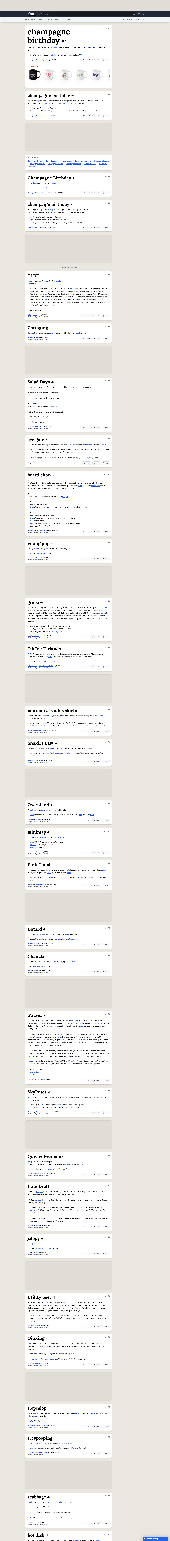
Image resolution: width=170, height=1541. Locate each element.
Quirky (30, 1161)
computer (95, 485)
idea (80, 815)
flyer (70, 1097)
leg (62, 1518)
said (43, 422)
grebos (59, 631)
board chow (31, 531)
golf (44, 1305)
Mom (31, 1518)
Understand (58, 281)
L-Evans (35, 315)
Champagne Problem (55, 164)
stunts (48, 1248)
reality (69, 873)
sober (104, 870)
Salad (32, 422)
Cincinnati (34, 1210)
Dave (38, 1315)
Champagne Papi (90, 164)
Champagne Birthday (34, 193)
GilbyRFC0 (39, 427)
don (49, 1107)
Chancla (30, 971)
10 (32, 1421)
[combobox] (87, 14)
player (39, 1191)
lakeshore (39, 1325)
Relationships (67, 19)
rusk (43, 116)
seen (76, 1413)
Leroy (31, 815)
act (31, 333)
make (67, 934)
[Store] (139, 14)
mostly (40, 837)
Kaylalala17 (45, 60)
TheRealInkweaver (42, 1452)
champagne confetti (37, 164)
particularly (48, 1502)
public (78, 333)
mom (34, 966)
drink (55, 183)
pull (35, 1248)
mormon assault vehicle (34, 730)
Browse (41, 19)
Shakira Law (31, 760)
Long (47, 281)
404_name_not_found (41, 1112)
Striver (30, 1079)
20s (68, 548)
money (77, 877)
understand (34, 810)
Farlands (48, 661)
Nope (38, 1318)
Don (31, 1507)
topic (42, 810)
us (50, 939)
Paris (59, 1105)
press (107, 607)
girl (31, 217)
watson (35, 1253)
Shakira (67, 753)
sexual (51, 333)
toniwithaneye (40, 885)
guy (38, 1037)
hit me (38, 966)
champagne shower (73, 164)
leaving (38, 1443)
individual (37, 934)
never (102, 610)
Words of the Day (30, 19)
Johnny (37, 1359)
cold (52, 406)
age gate (30, 462)
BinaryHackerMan (42, 531)
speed (97, 1343)
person (36, 548)
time (80, 485)
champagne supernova (83, 161)
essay (72, 288)
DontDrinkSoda (38, 1364)
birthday (54, 47)
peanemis (47, 1169)
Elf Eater (38, 819)
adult (48, 548)
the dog (38, 558)
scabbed (32, 1502)
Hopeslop (30, 1425)
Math (95, 294)
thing (72, 1448)
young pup (31, 558)
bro (53, 661)
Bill (31, 457)
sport (65, 1200)
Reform (52, 748)
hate (38, 1207)
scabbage (30, 1522)
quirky (66, 1164)
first (51, 183)
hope (33, 1359)
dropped (102, 613)
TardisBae (37, 971)
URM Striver (37, 1079)
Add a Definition (128, 19)
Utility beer (31, 1325)
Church (34, 726)
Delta (29, 1097)
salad (33, 403)
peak (81, 1164)
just (38, 553)
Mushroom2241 (44, 1173)
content (73, 444)
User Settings (140, 19)
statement (50, 810)
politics (46, 1056)
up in (44, 416)
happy (51, 877)
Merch (107, 60)
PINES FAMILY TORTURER (46, 666)
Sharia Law (41, 748)
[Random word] (134, 14)
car (34, 1243)
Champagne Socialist (101, 161)
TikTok (30, 654)
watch (104, 444)
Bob (31, 507)
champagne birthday (34, 60)
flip (72, 961)
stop (44, 1448)
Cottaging (31, 337)
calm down (74, 939)
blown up (57, 939)
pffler (37, 1225)
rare (36, 1416)
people (65, 496)
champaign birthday (53, 161)
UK (98, 607)
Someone (33, 1448)
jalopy (29, 1253)
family (100, 715)
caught (51, 1359)
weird (50, 657)
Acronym (31, 281)
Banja (36, 462)
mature (89, 444)
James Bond (41, 1248)
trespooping (31, 1452)
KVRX (44, 730)
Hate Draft (31, 1225)
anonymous (37, 943)
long (49, 934)
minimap (30, 852)
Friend (33, 842)
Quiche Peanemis (33, 1173)
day (95, 47)
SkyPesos (30, 1112)
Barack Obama (35, 1072)
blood (58, 406)
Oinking (30, 1364)
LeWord (37, 852)
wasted (72, 188)
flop (75, 961)
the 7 (92, 815)
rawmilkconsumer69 (41, 1425)
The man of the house (48, 193)
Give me (32, 1169)
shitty (31, 1243)
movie (58, 1169)
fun (38, 1053)
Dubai (57, 753)
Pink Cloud (31, 885)
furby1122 (44, 228)
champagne (67, 161)
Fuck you (88, 457)
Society (56, 19)
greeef (38, 337)
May (82, 55)
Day (45, 726)
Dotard (30, 943)
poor (102, 1097)
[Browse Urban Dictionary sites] (31, 14)
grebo (29, 636)
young (43, 553)
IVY (69, 1061)
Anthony (32, 1061)
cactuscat (36, 636)
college (75, 1020)
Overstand (31, 819)
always (47, 103)
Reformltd (39, 760)
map (31, 837)
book (41, 1105)
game (74, 449)
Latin (55, 961)
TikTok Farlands (32, 666)
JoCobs (37, 1522)
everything (60, 837)
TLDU (29, 315)
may (63, 103)
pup (47, 553)
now (49, 631)
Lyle (96, 1315)
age (87, 47)
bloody (54, 631)
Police (30, 1343)
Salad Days (31, 427)
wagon (49, 715)
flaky (60, 1502)
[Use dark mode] (143, 14)
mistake (89, 748)
